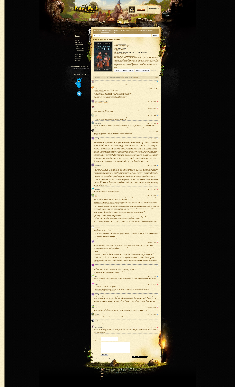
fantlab (122, 77)
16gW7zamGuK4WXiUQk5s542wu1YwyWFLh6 (80, 68)
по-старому (153, 70)
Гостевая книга (79, 48)
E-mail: (94, 340)
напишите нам (105, 32)
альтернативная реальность (123, 52)
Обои (76, 46)
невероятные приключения (141, 52)
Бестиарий (78, 56)
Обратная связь (79, 50)
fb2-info (156, 77)
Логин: (94, 338)
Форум (77, 40)
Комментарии (79, 44)
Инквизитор (135, 77)
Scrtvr (96, 88)
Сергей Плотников (122, 44)
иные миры (131, 52)
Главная (77, 36)
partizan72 (97, 226)
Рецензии (77, 60)
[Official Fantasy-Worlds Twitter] (78, 89)
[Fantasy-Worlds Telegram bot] (79, 95)
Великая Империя (122, 48)
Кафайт (96, 320)
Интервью (78, 58)
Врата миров (79, 54)
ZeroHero (97, 131)
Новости (77, 38)
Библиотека (78, 42)
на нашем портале (154, 9)
